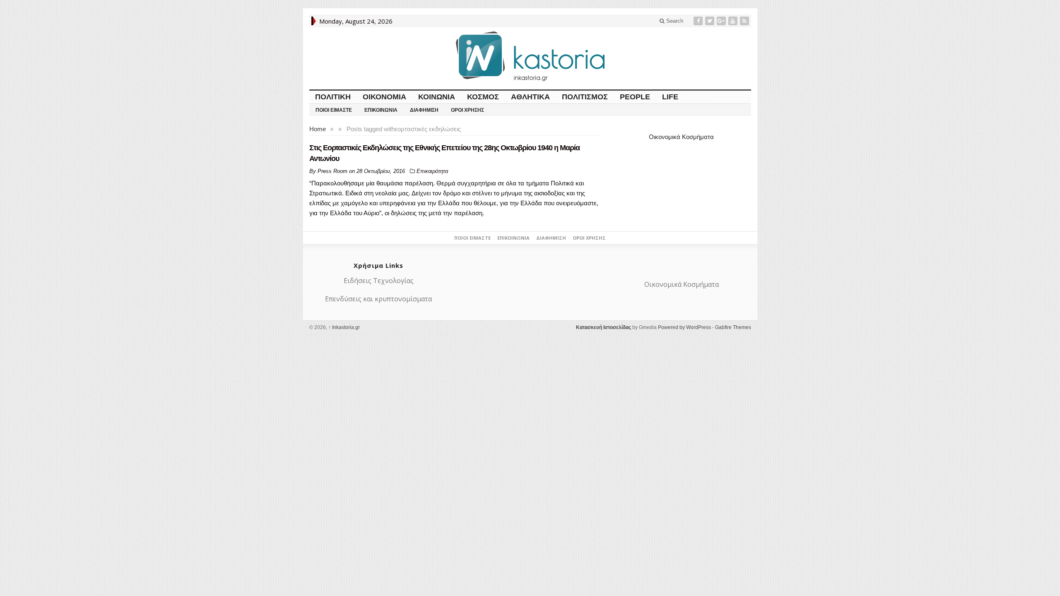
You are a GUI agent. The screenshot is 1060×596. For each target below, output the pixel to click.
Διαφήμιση (424, 110)
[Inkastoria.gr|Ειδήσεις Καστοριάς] (530, 56)
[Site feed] (745, 21)
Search (674, 21)
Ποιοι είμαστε (334, 110)
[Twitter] (710, 21)
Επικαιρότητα (432, 171)
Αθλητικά (530, 97)
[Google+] (722, 21)
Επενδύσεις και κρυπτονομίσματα (378, 298)
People (635, 97)
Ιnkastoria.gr (344, 327)
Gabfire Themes (733, 327)
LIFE (670, 97)
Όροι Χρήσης (467, 110)
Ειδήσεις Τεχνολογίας (379, 280)
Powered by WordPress (684, 327)
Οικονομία (384, 97)
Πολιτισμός (585, 97)
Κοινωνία (436, 97)
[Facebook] (699, 21)
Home (317, 128)
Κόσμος (483, 97)
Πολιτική (333, 97)
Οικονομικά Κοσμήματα (681, 136)
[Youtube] (734, 21)
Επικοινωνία (381, 110)
